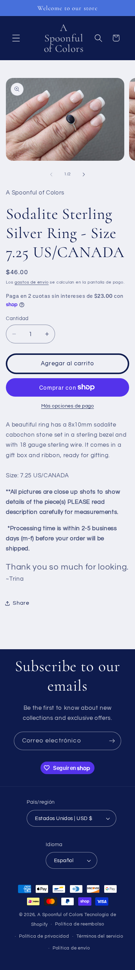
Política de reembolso (79, 924)
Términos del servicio (99, 936)
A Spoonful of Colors (60, 915)
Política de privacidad (44, 936)
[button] (16, 38)
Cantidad (17, 318)
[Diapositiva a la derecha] (83, 174)
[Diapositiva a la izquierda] (51, 174)
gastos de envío (31, 282)
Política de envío (71, 948)
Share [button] (21, 603)
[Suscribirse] (112, 741)
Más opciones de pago (67, 406)
